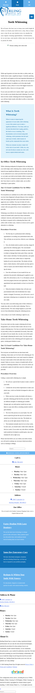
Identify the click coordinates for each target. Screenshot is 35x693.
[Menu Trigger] (31, 16)
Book (17, 5)
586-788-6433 (18, 462)
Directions (6, 5)
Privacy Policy (29, 664)
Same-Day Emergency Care (15, 552)
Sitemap (15, 667)
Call (29, 5)
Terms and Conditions (6, 667)
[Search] (17, 448)
